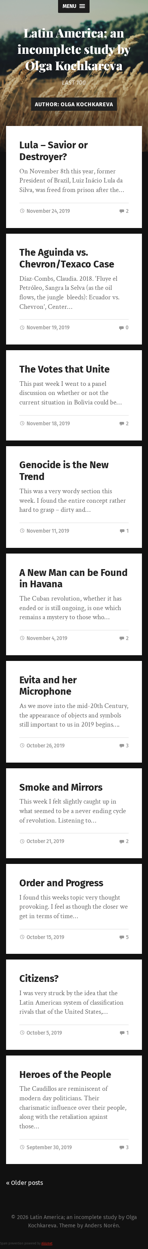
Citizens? (38, 979)
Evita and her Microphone (48, 686)
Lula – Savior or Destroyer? (53, 151)
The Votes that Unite (64, 369)
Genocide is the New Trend (64, 471)
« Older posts (24, 1182)
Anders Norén (102, 1225)
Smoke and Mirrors (60, 787)
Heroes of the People (65, 1075)
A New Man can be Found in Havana (73, 578)
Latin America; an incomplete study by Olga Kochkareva (74, 48)
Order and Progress (61, 883)
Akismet (46, 1243)
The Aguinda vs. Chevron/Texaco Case (66, 258)
